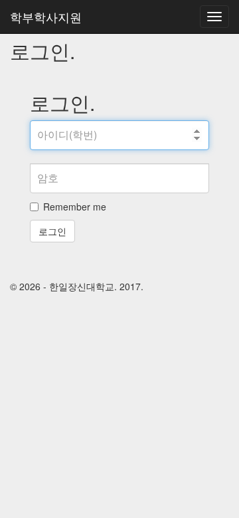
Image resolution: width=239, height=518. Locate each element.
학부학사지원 (46, 16)
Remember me (74, 206)
